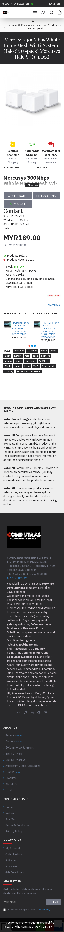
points (19, 361)
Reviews (42, 167)
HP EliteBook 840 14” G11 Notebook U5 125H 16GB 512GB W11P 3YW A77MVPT (50, 329)
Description (11, 167)
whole (44, 350)
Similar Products (14, 313)
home (53, 350)
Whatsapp (19, 203)
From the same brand (45, 313)
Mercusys (30, 361)
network (45, 355)
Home (18, 366)
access (8, 361)
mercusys (19, 350)
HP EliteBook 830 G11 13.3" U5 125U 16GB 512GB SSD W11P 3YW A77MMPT (21, 328)
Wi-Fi (36, 366)
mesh (7, 355)
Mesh (27, 366)
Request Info (48, 195)
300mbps (32, 350)
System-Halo (48, 366)
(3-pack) (9, 371)
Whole (8, 366)
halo (27, 355)
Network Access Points (28, 371)
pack (35, 355)
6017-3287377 (17, 578)
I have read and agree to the (28, 909)
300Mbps (44, 361)
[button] (29, 346)
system (17, 355)
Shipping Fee (19, 195)
